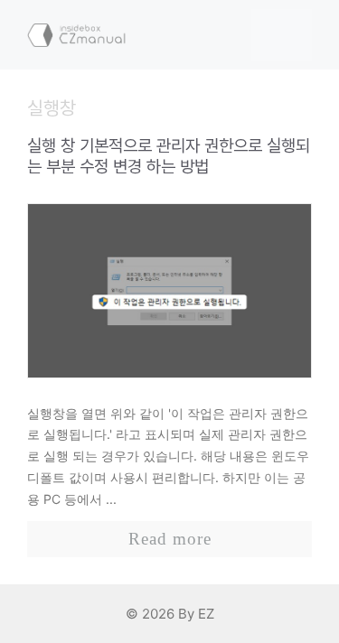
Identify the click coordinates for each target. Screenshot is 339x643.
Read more (170, 538)
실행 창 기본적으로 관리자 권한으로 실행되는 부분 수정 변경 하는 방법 (168, 156)
